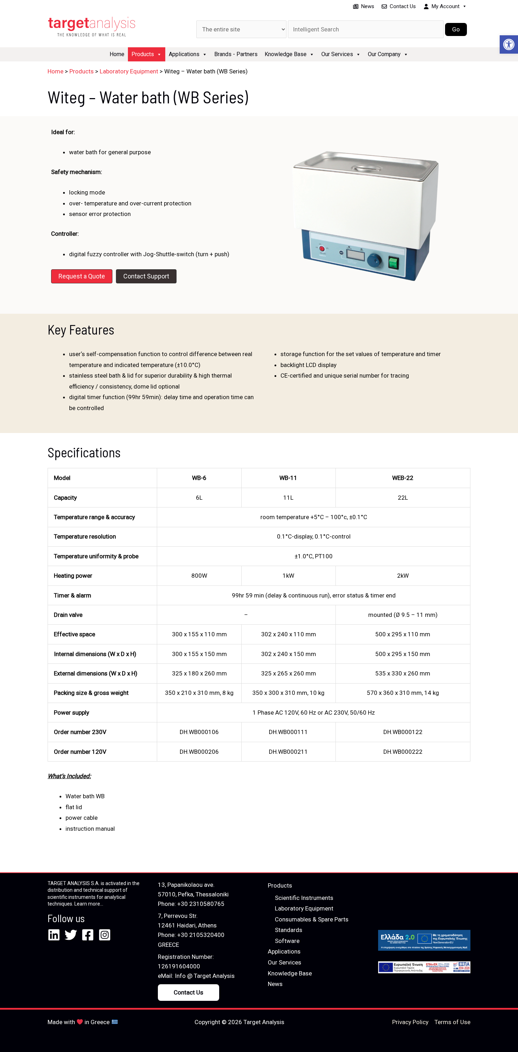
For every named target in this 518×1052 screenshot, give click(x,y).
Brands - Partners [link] (236, 54)
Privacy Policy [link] (410, 1022)
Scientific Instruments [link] (304, 897)
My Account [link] (446, 6)
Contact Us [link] (403, 6)
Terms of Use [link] (452, 1022)
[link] (509, 44)
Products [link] (142, 54)
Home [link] (117, 54)
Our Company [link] (384, 54)
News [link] (367, 6)
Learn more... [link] (88, 904)
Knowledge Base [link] (286, 54)
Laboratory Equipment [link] (304, 908)
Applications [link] (184, 54)
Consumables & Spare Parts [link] (312, 919)
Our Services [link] (337, 54)
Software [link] (287, 940)
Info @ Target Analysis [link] (205, 975)
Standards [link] (288, 929)
